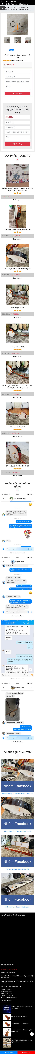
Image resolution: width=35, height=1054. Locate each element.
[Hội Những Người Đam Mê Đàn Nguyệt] (17, 813)
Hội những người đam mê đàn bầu (17, 869)
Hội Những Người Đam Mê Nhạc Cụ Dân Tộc (17, 793)
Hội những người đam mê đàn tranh (17, 907)
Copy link (12, 50)
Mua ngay (27, 1052)
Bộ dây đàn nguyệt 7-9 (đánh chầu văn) (18, 9)
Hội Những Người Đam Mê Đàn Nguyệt (17, 831)
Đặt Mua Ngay (17, 93)
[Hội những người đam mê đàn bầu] (17, 851)
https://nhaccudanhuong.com (13, 986)
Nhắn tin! (10, 1052)
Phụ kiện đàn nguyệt (21, 7)
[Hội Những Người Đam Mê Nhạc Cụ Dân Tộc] (17, 775)
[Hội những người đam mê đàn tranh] (17, 889)
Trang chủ (8, 7)
